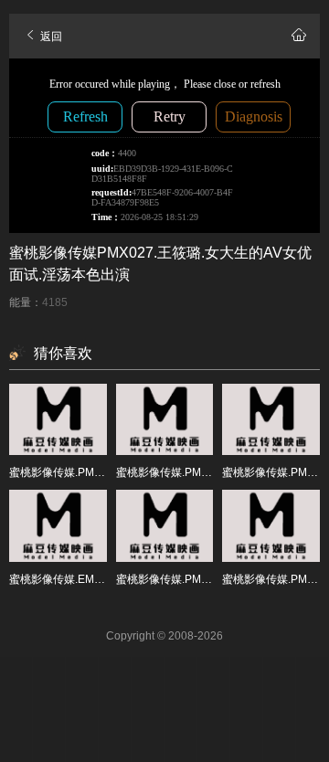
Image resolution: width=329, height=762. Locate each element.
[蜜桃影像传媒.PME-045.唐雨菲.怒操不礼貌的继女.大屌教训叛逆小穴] (271, 419)
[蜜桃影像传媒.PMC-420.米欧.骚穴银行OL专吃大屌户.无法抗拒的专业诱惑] (271, 525)
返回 (49, 36)
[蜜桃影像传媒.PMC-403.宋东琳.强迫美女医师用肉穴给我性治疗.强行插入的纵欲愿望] (58, 419)
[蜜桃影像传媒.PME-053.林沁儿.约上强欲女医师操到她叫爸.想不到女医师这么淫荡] (165, 525)
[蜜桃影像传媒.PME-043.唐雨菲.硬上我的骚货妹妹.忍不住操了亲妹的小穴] (165, 419)
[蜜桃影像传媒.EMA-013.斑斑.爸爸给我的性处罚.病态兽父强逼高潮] (58, 525)
